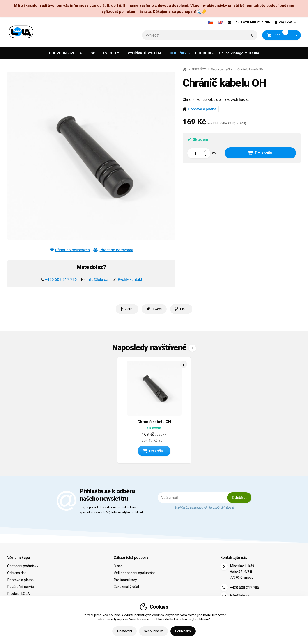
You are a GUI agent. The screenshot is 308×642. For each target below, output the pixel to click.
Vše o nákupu (18, 557)
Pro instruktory (125, 580)
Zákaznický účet (126, 587)
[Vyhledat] (251, 35)
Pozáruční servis (20, 587)
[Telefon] (224, 587)
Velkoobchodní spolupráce (135, 573)
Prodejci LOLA (18, 594)
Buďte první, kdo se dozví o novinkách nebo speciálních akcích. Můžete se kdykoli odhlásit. (112, 509)
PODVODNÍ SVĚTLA (65, 53)
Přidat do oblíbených (72, 250)
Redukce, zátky (221, 69)
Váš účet (285, 22)
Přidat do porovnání (116, 250)
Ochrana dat (16, 573)
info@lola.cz (97, 279)
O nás (118, 566)
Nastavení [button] (124, 631)
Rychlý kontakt (130, 279)
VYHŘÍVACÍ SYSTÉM (144, 53)
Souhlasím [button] (183, 631)
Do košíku (264, 152)
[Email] (229, 22)
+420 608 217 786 (255, 22)
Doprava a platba (202, 109)
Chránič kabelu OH (154, 421)
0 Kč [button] (283, 35)
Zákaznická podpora (131, 557)
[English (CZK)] (220, 22)
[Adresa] (224, 566)
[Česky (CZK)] (210, 22)
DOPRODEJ (204, 53)
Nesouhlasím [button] (153, 631)
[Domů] (21, 32)
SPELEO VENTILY (105, 53)
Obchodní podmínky (22, 566)
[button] (296, 35)
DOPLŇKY (178, 53)
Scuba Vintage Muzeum (239, 53)
